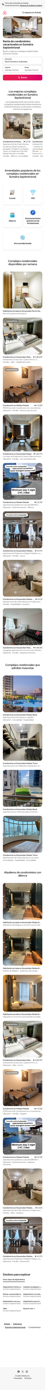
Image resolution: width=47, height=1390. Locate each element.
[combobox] (22, 61)
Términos (27, 1378)
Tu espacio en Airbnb (31, 12)
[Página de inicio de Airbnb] (5, 12)
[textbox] (13, 70)
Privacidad (18, 1378)
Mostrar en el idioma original (31, 5)
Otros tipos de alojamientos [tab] (14, 1279)
